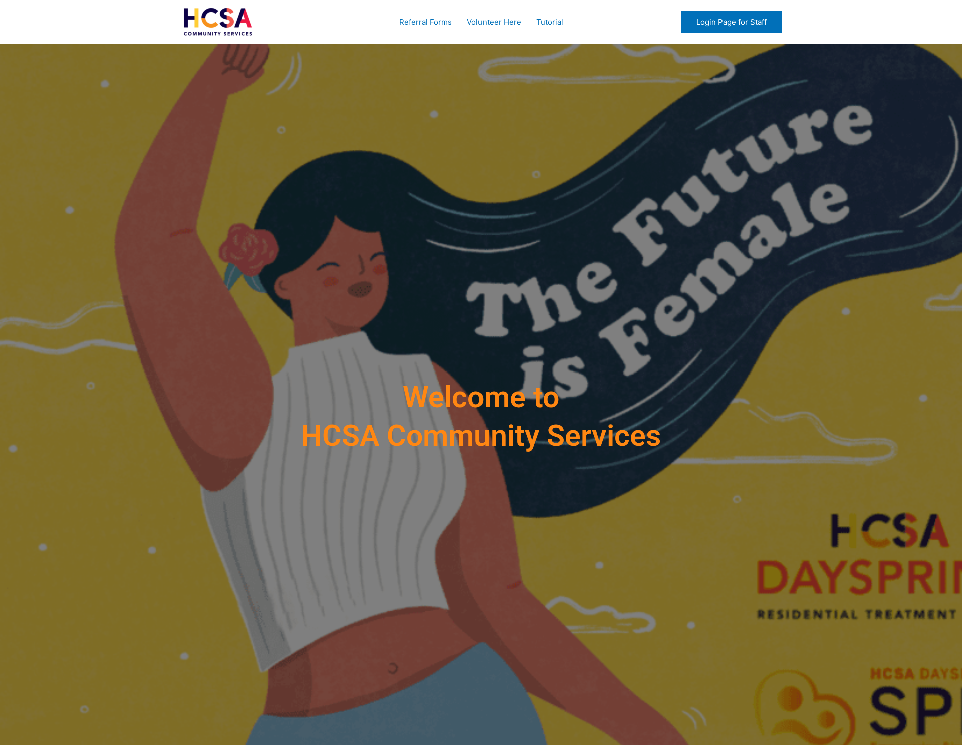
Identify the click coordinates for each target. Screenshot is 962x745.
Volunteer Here (494, 22)
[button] (731, 22)
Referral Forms (425, 22)
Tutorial (549, 22)
